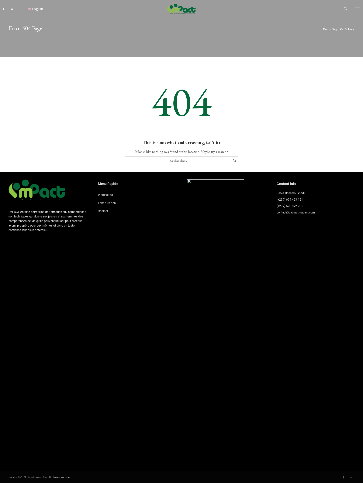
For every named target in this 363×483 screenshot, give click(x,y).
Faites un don (107, 203)
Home (326, 29)
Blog (334, 29)
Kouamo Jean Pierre (61, 476)
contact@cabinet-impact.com (296, 212)
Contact (103, 211)
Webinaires (105, 195)
